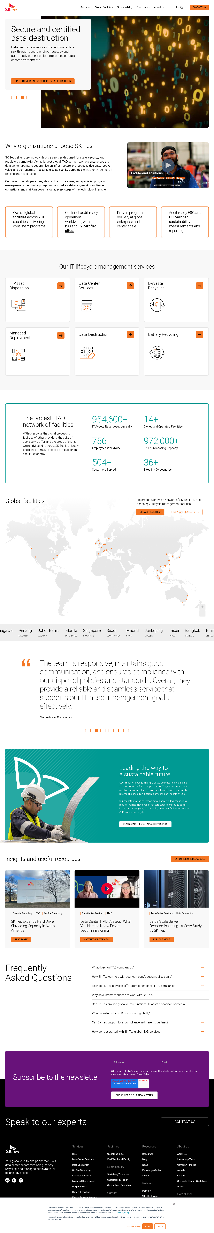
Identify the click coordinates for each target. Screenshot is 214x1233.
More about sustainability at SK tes (37, 81)
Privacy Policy (123, 1212)
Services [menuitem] (85, 7)
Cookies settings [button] (134, 1226)
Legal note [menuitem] (201, 1191)
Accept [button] (147, 1226)
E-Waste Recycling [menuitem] (81, 1141)
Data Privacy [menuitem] (187, 1191)
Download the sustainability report (145, 789)
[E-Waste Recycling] (176, 300)
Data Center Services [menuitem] (83, 1125)
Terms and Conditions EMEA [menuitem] (156, 1167)
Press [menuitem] (180, 1152)
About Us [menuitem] (159, 7)
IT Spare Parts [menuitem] (79, 1152)
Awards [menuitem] (181, 1136)
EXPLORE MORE (161, 905)
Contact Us (199, 7)
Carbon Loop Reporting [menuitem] (119, 1151)
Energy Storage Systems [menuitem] (85, 1163)
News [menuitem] (145, 1130)
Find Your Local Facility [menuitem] (119, 1125)
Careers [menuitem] (181, 1141)
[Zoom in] (202, 607)
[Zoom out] (202, 613)
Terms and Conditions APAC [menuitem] (156, 1172)
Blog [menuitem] (144, 1125)
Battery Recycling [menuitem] (81, 1157)
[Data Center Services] (107, 300)
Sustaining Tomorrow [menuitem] (118, 1140)
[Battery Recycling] (176, 351)
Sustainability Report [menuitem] (117, 1145)
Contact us (185, 1087)
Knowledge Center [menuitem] (151, 1136)
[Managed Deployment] (38, 351)
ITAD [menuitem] (74, 1119)
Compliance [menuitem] (183, 1167)
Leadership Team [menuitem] (186, 1125)
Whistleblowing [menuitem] (150, 1161)
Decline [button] (160, 1226)
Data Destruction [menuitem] (80, 1130)
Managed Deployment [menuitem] (83, 1146)
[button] (12, 97)
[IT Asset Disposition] (38, 300)
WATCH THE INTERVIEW (96, 905)
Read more (21, 905)
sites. (69, 230)
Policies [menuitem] (146, 1156)
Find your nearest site (185, 512)
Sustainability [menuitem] (125, 7)
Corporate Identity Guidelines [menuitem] (192, 1146)
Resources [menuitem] (143, 7)
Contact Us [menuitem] (112, 1166)
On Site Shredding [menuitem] (81, 1136)
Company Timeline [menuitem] (186, 1130)
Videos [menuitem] (146, 1141)
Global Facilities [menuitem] (104, 7)
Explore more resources (190, 824)
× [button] (174, 1203)
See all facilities (150, 512)
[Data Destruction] (107, 351)
